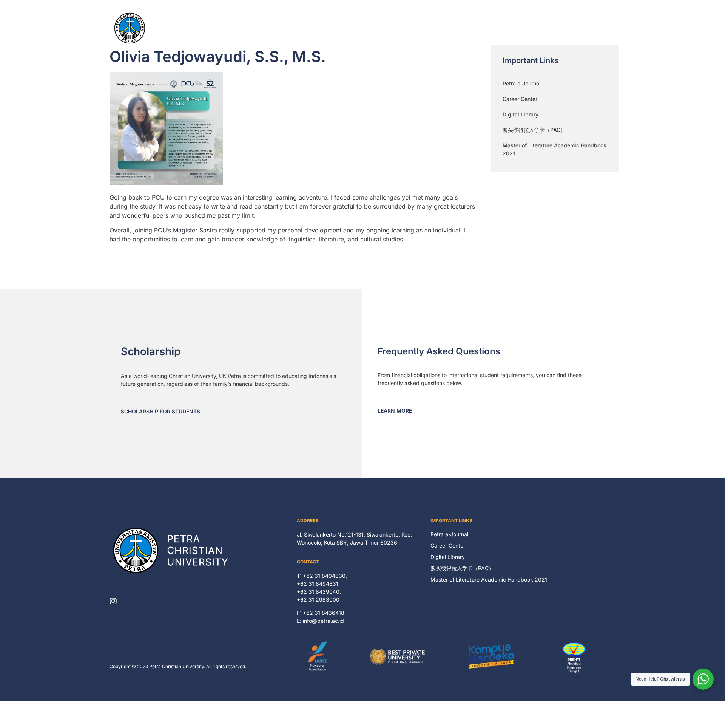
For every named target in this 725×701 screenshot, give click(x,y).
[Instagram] (113, 601)
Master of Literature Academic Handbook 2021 (554, 149)
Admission (568, 28)
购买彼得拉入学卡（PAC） (534, 130)
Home (366, 28)
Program (455, 28)
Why (426, 28)
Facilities (489, 28)
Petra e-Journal (522, 83)
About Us (397, 28)
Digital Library (520, 114)
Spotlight (524, 28)
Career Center (520, 99)
